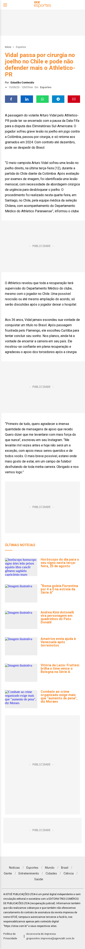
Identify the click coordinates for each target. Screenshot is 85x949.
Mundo (49, 867)
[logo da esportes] (42, 5)
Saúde (38, 879)
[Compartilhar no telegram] (58, 99)
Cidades (51, 873)
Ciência (69, 873)
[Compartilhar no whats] (42, 99)
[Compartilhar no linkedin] (27, 99)
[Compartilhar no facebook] (11, 99)
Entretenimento (29, 873)
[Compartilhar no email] (74, 99)
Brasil (64, 867)
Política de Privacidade (10, 936)
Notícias (14, 867)
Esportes (21, 47)
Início (8, 47)
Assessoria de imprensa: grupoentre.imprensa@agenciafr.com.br (50, 936)
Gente (8, 873)
